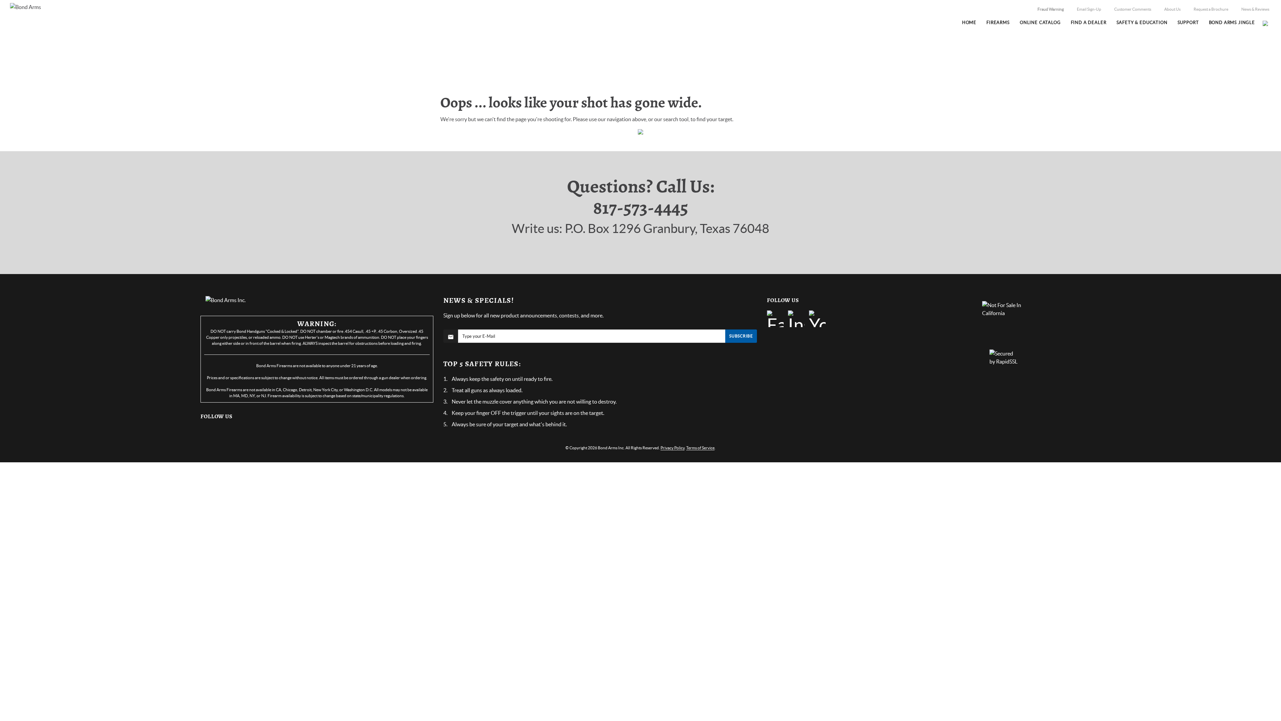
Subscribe (741, 336)
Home (824, 66)
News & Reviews (1255, 9)
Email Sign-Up (1089, 9)
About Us (1172, 9)
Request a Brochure (1211, 9)
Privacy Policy (673, 448)
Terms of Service (700, 448)
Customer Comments (1132, 9)
